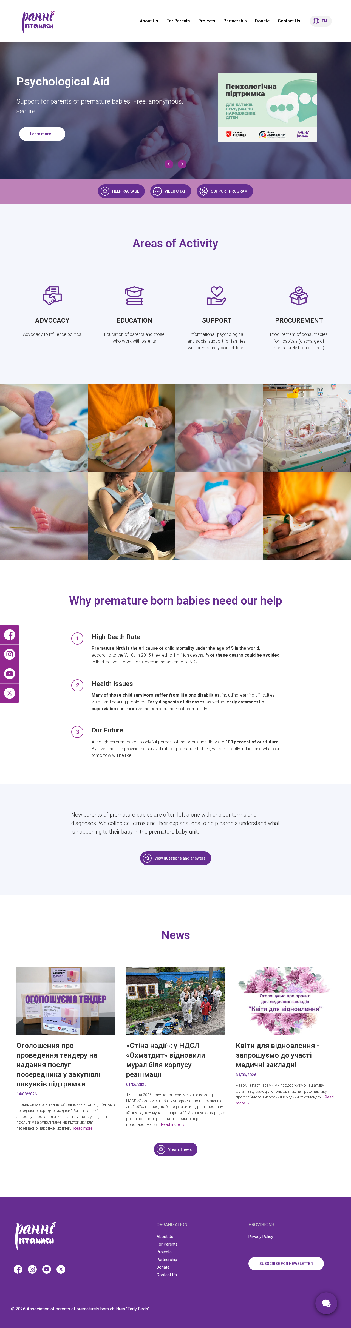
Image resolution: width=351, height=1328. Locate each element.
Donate (262, 21)
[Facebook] (9, 635)
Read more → (85, 1128)
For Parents (178, 21)
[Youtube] (9, 674)
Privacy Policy (260, 1236)
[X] (9, 693)
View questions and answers (180, 858)
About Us (149, 21)
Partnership (235, 21)
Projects (206, 21)
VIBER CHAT (175, 191)
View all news (180, 1149)
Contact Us (289, 21)
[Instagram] (9, 654)
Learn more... (42, 134)
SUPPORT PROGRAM (229, 191)
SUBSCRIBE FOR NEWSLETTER (286, 1263)
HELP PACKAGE (125, 191)
